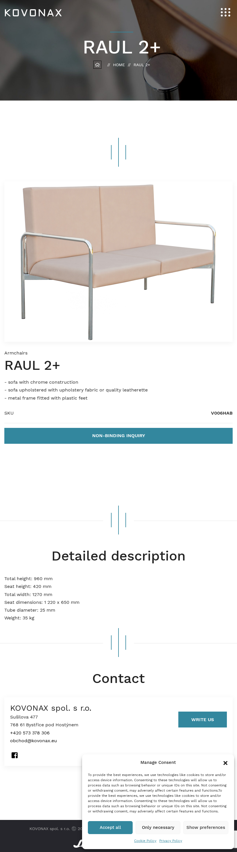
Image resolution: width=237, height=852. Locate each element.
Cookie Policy (145, 841)
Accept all (110, 827)
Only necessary (158, 827)
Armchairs (15, 353)
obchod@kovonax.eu (33, 740)
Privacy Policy (170, 841)
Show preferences (205, 827)
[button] (225, 762)
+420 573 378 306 (30, 733)
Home (119, 64)
